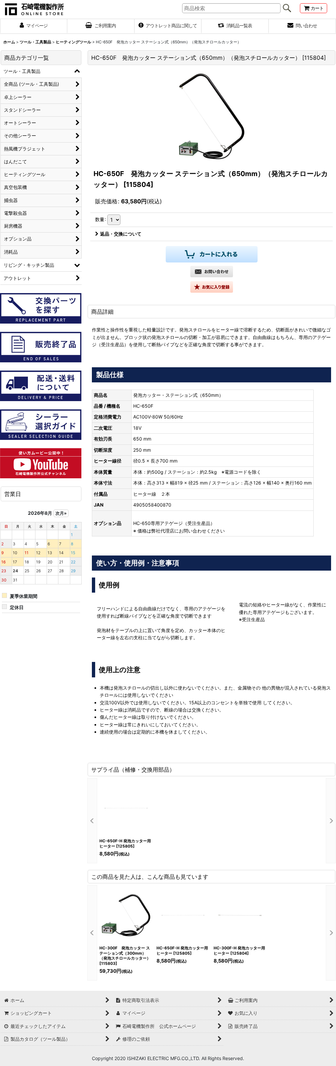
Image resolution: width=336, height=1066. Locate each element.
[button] (211, 287)
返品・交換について (120, 234)
